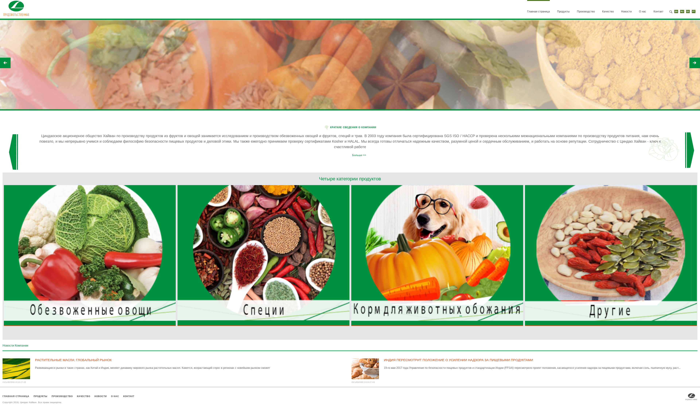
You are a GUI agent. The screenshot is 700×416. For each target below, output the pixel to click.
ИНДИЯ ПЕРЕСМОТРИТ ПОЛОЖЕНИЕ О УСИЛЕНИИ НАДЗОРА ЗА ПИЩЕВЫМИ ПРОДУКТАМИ (458, 360)
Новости (626, 11)
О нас (642, 11)
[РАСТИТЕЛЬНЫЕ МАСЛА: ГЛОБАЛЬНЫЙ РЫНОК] (16, 368)
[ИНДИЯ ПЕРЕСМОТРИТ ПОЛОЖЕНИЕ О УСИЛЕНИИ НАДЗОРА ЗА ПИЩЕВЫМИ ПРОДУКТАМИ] (365, 368)
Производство (586, 11)
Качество (608, 11)
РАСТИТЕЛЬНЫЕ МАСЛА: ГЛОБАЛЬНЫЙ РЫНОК (73, 360)
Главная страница (538, 11)
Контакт (658, 11)
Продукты (563, 11)
